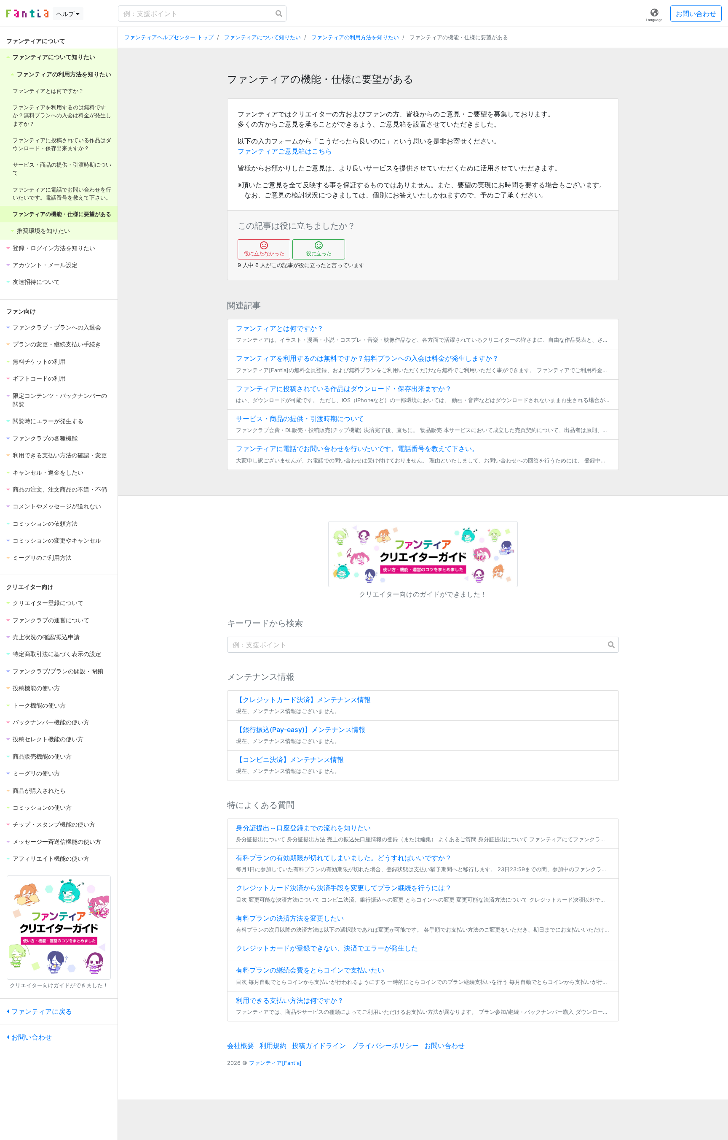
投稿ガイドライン (319, 1045)
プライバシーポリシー (385, 1045)
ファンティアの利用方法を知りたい (355, 37)
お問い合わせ (696, 13)
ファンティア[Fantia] (275, 1063)
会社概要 (240, 1045)
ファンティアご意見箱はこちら (285, 151)
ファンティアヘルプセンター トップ (169, 37)
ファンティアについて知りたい (262, 37)
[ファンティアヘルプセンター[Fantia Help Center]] (27, 13)
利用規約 (273, 1045)
